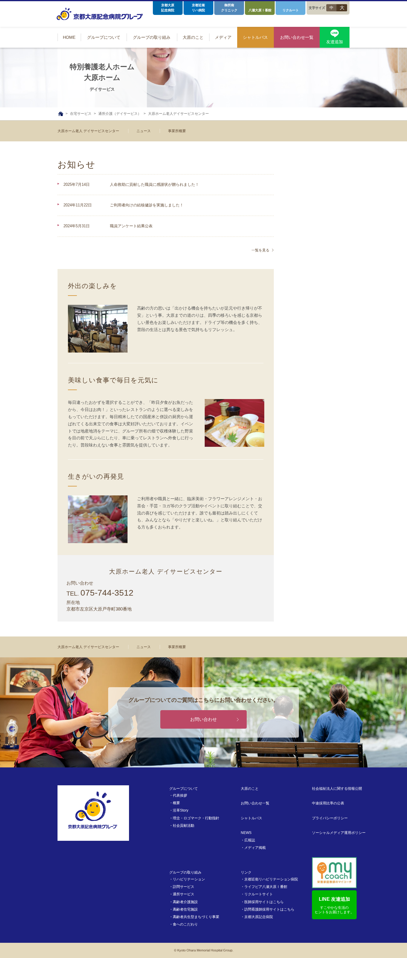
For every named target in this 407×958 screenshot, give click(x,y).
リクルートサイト (258, 894)
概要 (176, 803)
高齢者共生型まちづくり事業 (196, 917)
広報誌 (249, 840)
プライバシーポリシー (330, 818)
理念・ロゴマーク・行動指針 (196, 818)
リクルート (290, 10)
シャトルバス (251, 818)
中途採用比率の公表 (328, 803)
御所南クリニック (229, 7)
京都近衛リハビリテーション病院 (271, 879)
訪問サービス (183, 887)
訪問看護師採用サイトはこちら (269, 909)
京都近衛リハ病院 (198, 7)
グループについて (183, 789)
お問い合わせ (203, 719)
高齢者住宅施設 (185, 909)
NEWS (246, 833)
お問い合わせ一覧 (255, 803)
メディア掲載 (255, 848)
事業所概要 (177, 131)
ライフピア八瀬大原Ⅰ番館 (265, 887)
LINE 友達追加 (334, 905)
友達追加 (334, 41)
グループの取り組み (185, 872)
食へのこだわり (185, 924)
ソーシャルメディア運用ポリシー (339, 833)
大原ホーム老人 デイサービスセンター (88, 131)
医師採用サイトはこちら (264, 902)
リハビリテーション (189, 879)
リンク (246, 872)
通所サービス (183, 894)
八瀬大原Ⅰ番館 (259, 10)
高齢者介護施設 (185, 902)
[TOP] (60, 114)
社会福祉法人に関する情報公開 (337, 789)
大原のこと (250, 789)
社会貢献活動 (183, 825)
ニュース (143, 131)
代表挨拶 (180, 795)
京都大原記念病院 (167, 7)
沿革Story (180, 810)
